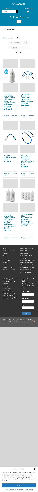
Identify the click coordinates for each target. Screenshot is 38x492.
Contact (5, 283)
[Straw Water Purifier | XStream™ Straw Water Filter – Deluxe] (27, 75)
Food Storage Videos (26, 262)
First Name (26, 291)
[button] (35, 469)
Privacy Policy (20, 489)
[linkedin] (24, 17)
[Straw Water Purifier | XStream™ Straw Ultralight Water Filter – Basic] (27, 137)
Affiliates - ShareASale (27, 267)
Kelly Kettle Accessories (27, 260)
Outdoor (5, 258)
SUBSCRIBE (26, 313)
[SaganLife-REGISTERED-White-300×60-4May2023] (19, 3)
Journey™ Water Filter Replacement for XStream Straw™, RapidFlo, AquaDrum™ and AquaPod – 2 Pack (10, 221)
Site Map (5, 286)
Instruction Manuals (9, 270)
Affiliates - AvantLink (26, 265)
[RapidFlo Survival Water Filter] (10, 137)
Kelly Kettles (24, 253)
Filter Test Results (25, 272)
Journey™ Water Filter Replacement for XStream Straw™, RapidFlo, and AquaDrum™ (9, 99)
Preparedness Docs (26, 270)
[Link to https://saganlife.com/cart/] (28, 11)
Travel (4, 255)
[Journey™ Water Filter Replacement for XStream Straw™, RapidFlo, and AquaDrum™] (10, 75)
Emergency (6, 260)
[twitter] (14, 17)
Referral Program (8, 267)
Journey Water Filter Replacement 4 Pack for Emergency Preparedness (27, 218)
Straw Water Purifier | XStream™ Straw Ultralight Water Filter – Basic (27, 160)
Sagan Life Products (9, 251)
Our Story (6, 262)
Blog (4, 265)
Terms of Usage (29, 489)
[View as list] (20, 52)
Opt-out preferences (10, 489)
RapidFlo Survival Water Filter (10, 157)
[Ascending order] (28, 42)
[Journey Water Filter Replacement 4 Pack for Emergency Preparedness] (27, 195)
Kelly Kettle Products (26, 248)
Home (5, 38)
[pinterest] (21, 17)
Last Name (25, 298)
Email (24, 305)
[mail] (28, 17)
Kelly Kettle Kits (25, 251)
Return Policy (7, 295)
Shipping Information (9, 293)
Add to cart (7, 116)
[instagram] (17, 17)
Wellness (5, 253)
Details (15, 115)
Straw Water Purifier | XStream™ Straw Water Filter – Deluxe (27, 97)
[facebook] (10, 17)
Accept (19, 485)
